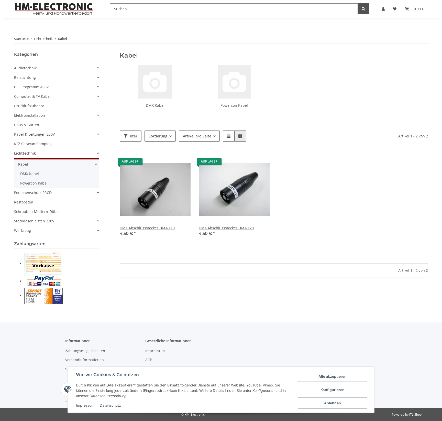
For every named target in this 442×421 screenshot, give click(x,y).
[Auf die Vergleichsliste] (168, 162)
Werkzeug (22, 230)
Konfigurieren (333, 389)
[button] (383, 9)
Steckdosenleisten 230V (34, 221)
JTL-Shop (415, 414)
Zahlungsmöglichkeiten (85, 350)
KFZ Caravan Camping (33, 143)
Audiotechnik (25, 68)
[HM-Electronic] (54, 8)
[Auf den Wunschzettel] (181, 162)
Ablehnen (332, 403)
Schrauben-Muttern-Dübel (37, 211)
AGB (148, 359)
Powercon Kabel (234, 105)
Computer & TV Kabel (32, 96)
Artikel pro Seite (197, 136)
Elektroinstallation (29, 115)
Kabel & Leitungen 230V (34, 134)
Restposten (23, 202)
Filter (132, 136)
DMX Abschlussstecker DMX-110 (147, 227)
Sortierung (158, 136)
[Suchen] (363, 8)
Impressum (155, 350)
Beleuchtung (25, 77)
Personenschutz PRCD (33, 192)
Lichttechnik (25, 153)
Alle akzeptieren (332, 376)
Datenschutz (110, 405)
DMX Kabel (155, 105)
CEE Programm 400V (31, 86)
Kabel (23, 164)
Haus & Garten (26, 124)
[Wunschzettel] (395, 9)
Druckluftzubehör (29, 105)
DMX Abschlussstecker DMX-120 (226, 227)
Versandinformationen (84, 359)
